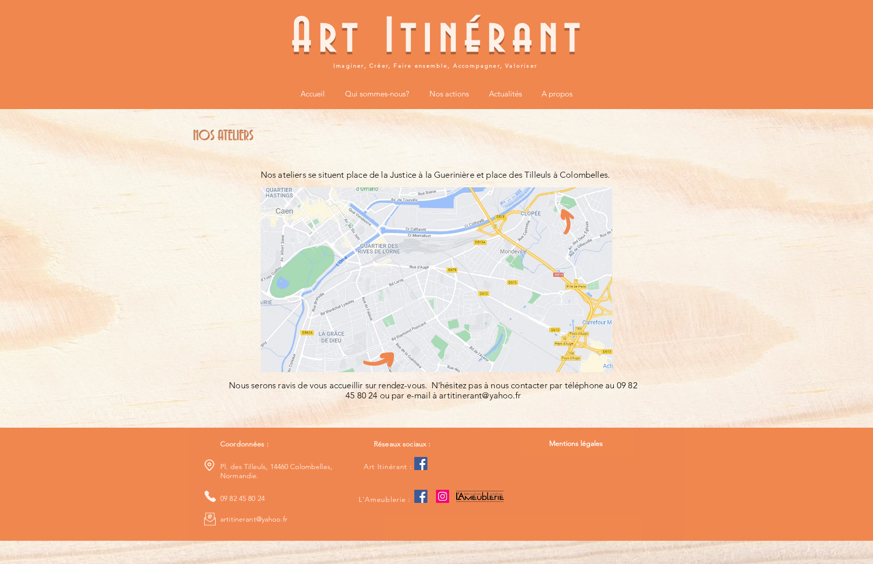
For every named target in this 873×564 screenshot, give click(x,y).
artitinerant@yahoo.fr (480, 395)
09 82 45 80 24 (242, 498)
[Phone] (210, 496)
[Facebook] (420, 463)
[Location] (209, 465)
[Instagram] (442, 496)
